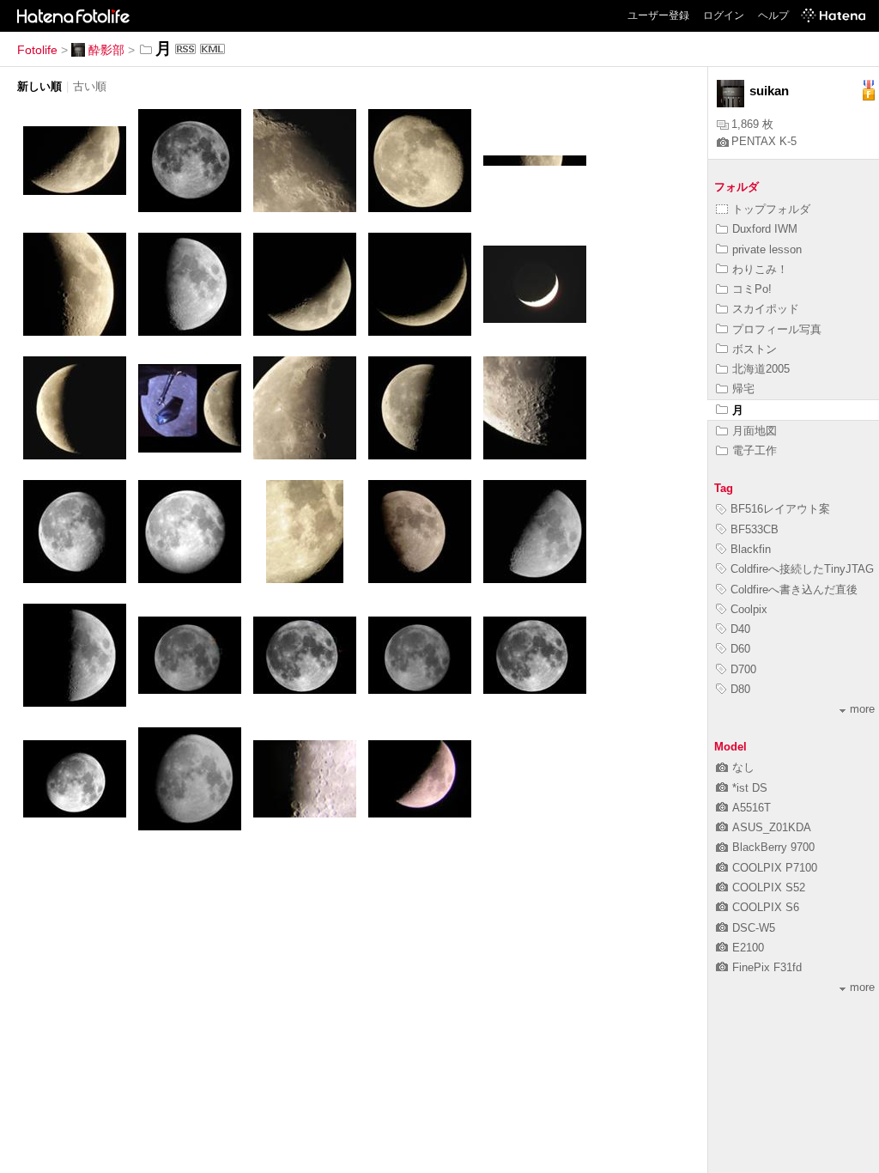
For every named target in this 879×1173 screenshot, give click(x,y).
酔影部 (106, 50)
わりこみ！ (760, 269)
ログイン (723, 15)
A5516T (751, 807)
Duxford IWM (764, 228)
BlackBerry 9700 (773, 847)
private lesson (767, 249)
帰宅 (743, 388)
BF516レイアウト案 (780, 508)
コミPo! (752, 289)
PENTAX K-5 (764, 141)
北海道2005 (761, 368)
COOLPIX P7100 (774, 867)
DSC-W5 (753, 927)
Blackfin (750, 549)
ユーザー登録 (658, 15)
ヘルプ (773, 15)
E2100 (748, 947)
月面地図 (754, 430)
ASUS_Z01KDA (771, 827)
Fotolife (37, 50)
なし (743, 767)
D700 (743, 669)
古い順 (89, 86)
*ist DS (749, 787)
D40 (740, 629)
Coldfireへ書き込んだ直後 (794, 589)
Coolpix (748, 609)
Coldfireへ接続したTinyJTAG (802, 568)
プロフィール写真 (776, 329)
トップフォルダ (771, 209)
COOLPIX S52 (768, 887)
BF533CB (754, 529)
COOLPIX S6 (765, 907)
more (862, 708)
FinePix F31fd (767, 967)
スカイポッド (765, 308)
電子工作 (754, 450)
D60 (740, 648)
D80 (740, 689)
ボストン (754, 349)
